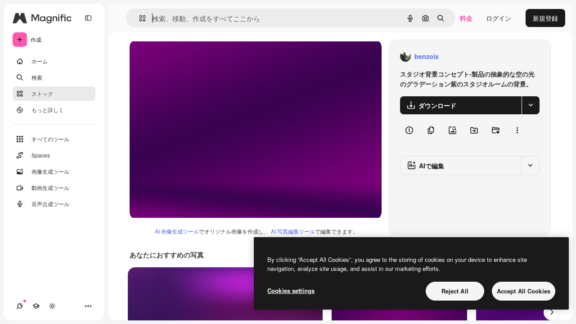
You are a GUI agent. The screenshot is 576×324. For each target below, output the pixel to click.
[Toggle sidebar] (88, 18)
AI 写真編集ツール (293, 231)
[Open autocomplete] (138, 18)
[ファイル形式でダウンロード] (531, 105)
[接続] (20, 306)
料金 (466, 18)
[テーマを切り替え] (52, 306)
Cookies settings (291, 290)
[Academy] (36, 306)
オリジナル (191, 56)
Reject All (454, 291)
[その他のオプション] (517, 131)
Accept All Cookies (523, 291)
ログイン (498, 18)
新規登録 (545, 18)
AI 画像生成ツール (177, 231)
